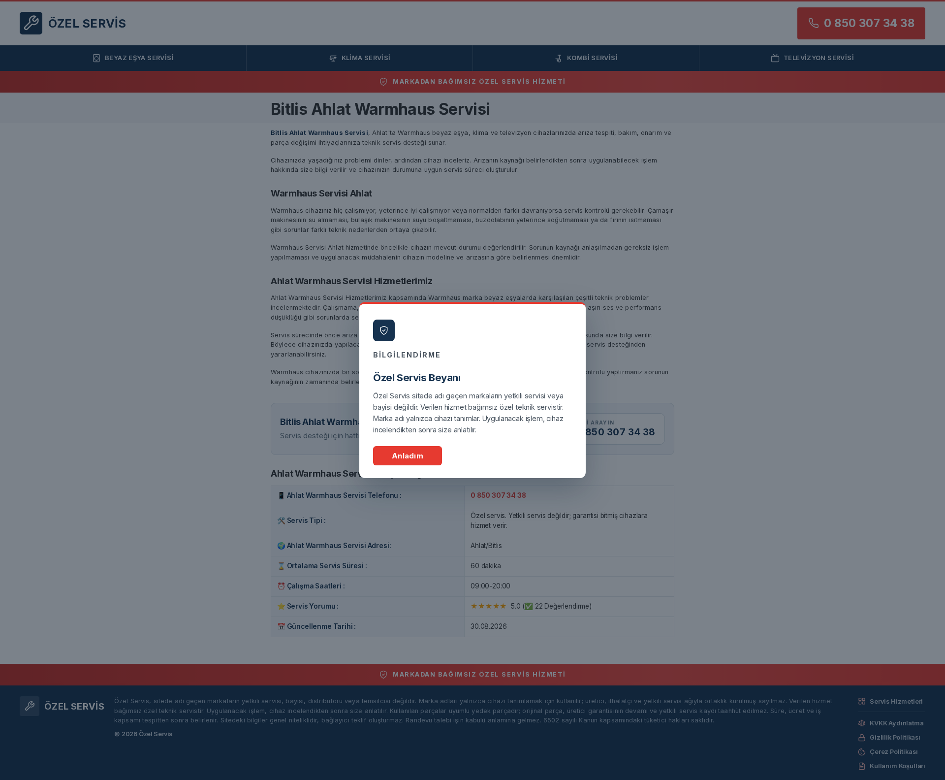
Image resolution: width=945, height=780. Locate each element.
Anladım (407, 456)
